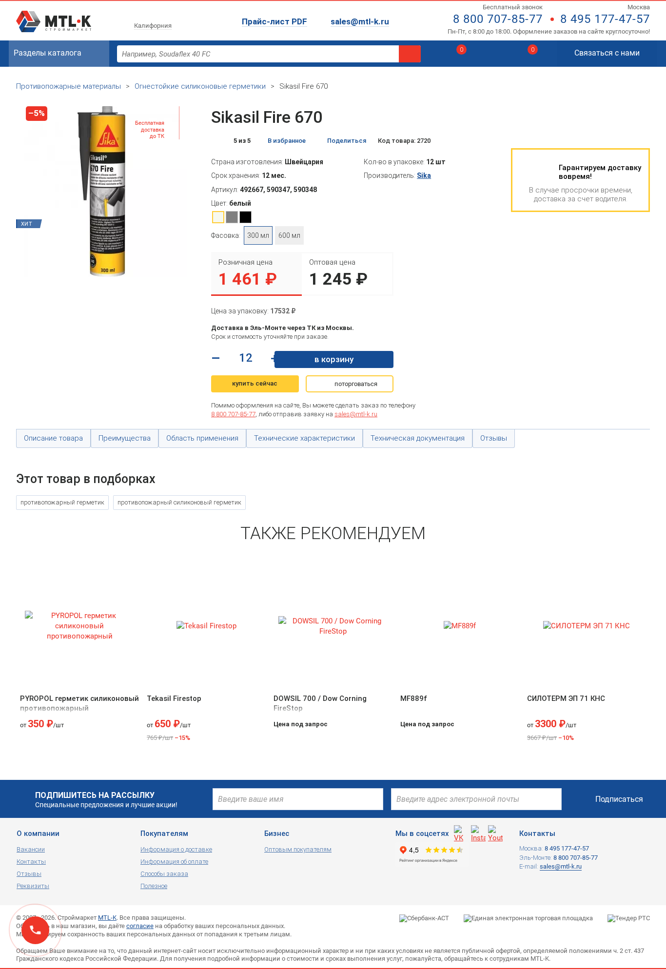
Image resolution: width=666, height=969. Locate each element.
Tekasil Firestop (174, 698)
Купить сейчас (254, 383)
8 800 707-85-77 (498, 19)
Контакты (31, 861)
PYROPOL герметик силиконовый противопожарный (79, 703)
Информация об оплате (174, 861)
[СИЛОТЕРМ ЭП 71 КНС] (586, 626)
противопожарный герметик (62, 502)
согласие (140, 926)
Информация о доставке (176, 849)
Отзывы (29, 873)
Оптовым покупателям (298, 849)
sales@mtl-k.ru (360, 21)
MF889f (413, 698)
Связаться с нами (607, 53)
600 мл (289, 235)
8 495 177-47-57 (605, 19)
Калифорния (153, 25)
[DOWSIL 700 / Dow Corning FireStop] (333, 626)
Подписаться (619, 799)
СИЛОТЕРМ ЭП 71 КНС (566, 698)
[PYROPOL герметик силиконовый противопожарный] (79, 626)
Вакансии (31, 849)
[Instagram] (478, 832)
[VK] (461, 832)
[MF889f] (460, 626)
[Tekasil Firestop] (206, 626)
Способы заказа (164, 873)
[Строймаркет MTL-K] (53, 15)
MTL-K (107, 917)
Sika (424, 175)
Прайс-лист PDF (274, 21)
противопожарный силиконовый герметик (179, 502)
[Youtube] (495, 832)
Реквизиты (33, 886)
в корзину (333, 359)
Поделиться (346, 140)
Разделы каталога (47, 53)
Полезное (153, 886)
